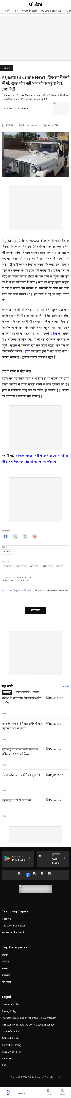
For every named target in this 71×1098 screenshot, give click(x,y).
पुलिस (54, 334)
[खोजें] (68, 4)
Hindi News (7, 590)
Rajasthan (18, 590)
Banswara (30, 590)
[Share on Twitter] (15, 536)
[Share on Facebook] (5, 536)
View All (65, 686)
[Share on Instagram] (35, 536)
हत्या (28, 351)
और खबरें (35, 610)
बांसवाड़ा (7, 68)
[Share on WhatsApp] (25, 536)
